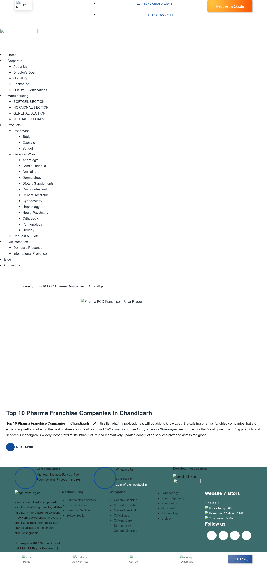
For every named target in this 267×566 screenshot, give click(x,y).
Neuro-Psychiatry (125, 505)
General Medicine (125, 500)
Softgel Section (76, 515)
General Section (77, 505)
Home (25, 286)
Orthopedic (168, 508)
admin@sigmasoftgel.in (131, 484)
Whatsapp (187, 561)
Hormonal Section (78, 510)
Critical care (122, 515)
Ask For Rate (80, 561)
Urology (166, 518)
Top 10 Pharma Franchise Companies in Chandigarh (79, 412)
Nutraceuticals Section (81, 500)
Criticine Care (123, 520)
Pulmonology (170, 513)
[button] (229, 6)
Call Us (133, 561)
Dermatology (122, 525)
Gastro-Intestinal (125, 510)
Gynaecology (170, 493)
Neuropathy (169, 503)
